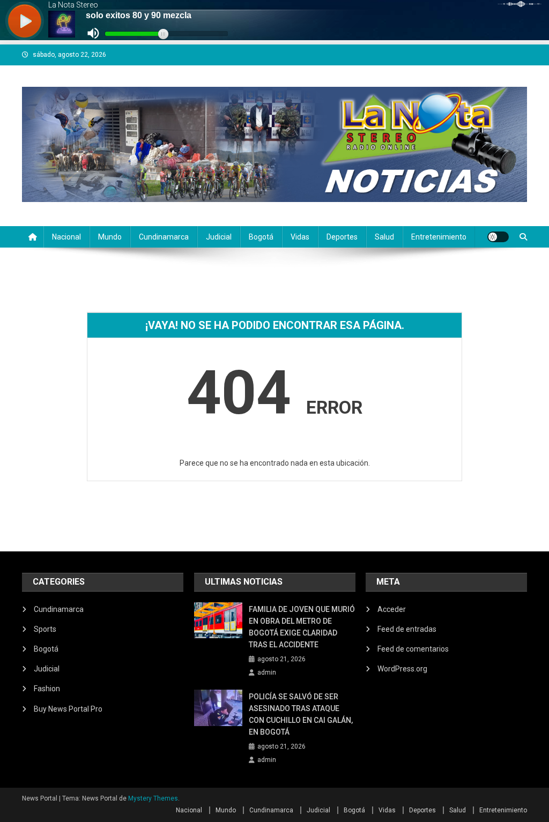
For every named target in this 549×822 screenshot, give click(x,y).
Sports (45, 629)
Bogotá (261, 237)
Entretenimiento (438, 237)
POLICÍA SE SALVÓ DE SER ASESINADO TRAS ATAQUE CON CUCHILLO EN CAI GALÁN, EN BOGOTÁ (301, 714)
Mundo (110, 237)
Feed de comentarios (413, 649)
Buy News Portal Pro (68, 709)
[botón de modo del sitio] (498, 236)
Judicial (219, 237)
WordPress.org (402, 668)
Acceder (391, 609)
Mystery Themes (153, 798)
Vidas (300, 237)
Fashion (47, 688)
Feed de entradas (406, 629)
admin (266, 672)
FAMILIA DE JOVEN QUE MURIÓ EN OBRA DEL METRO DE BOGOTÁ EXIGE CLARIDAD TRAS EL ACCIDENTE (302, 627)
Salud (384, 237)
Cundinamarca (164, 237)
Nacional (66, 237)
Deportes (342, 237)
